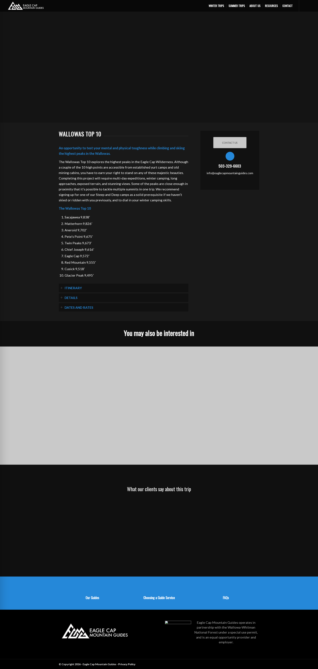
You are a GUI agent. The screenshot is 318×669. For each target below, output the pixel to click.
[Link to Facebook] (256, 663)
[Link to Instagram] (251, 663)
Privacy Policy (126, 664)
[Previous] (66, 503)
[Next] (252, 503)
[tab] (123, 288)
